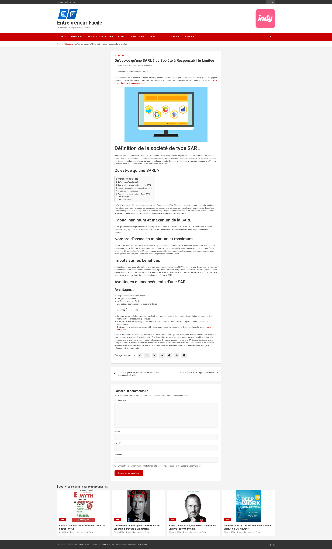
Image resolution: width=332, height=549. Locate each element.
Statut (122, 37)
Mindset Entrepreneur (100, 37)
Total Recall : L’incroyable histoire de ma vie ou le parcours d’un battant (137, 527)
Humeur (175, 37)
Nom (117, 431)
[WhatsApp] (176, 355)
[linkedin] (154, 355)
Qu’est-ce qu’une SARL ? (128, 182)
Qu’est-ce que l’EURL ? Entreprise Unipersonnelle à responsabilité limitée (139, 373)
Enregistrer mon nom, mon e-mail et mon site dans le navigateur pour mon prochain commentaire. (160, 466)
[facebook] (140, 355)
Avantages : (126, 196)
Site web (118, 454)
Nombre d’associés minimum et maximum (135, 188)
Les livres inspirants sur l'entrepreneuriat (83, 486)
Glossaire (189, 37)
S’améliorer (137, 37)
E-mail (118, 443)
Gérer (63, 37)
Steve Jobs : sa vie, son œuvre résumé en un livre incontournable (192, 527)
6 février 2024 (229, 532)
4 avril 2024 (63, 532)
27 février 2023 (121, 65)
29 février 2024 (175, 532)
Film (163, 37)
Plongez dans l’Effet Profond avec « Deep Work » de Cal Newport (247, 527)
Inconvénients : (127, 199)
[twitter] (147, 355)
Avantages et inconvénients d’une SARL (134, 194)
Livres (152, 37)
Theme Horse (108, 544)
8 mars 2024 (119, 532)
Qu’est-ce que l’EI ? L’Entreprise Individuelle (196, 372)
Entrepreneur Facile (79, 23)
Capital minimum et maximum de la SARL (134, 185)
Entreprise (77, 37)
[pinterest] (169, 355)
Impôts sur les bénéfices (128, 191)
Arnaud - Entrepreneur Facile (140, 65)
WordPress (142, 544)
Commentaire (121, 400)
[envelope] (162, 355)
